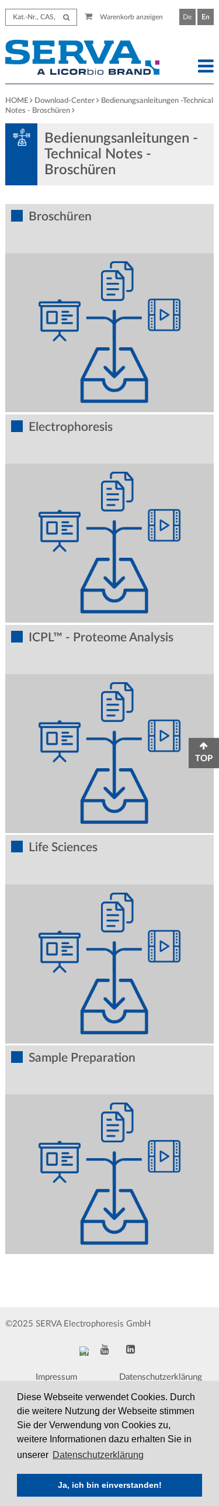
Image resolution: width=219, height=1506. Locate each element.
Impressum (56, 1377)
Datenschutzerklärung (160, 1377)
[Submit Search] (66, 17)
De (187, 16)
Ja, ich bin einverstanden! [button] (110, 1485)
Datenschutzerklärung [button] (98, 1455)
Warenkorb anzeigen (130, 16)
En (205, 16)
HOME (16, 101)
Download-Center (64, 101)
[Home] (82, 59)
